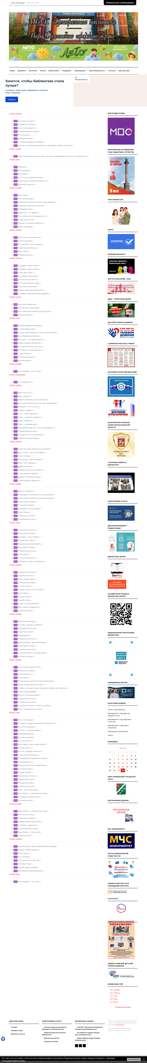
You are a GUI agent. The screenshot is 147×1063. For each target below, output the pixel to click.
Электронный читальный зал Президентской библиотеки (54, 1028)
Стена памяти (23, 554)
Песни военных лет (25, 674)
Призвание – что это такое (28, 407)
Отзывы (14, 1027)
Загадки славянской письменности (30, 290)
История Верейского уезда (28, 131)
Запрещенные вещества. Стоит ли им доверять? (36, 428)
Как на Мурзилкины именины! (28, 336)
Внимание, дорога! (25, 255)
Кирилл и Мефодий (25, 227)
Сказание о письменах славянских (30, 223)
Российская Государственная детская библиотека (87, 1034)
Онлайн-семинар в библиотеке (29, 343)
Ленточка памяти (24, 586)
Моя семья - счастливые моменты (30, 339)
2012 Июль (114, 999)
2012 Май (113, 996)
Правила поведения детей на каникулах (32, 400)
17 (127, 763)
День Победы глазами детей (28, 607)
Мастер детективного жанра (28, 283)
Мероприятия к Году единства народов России (119, 714)
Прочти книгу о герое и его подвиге (31, 452)
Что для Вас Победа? (26, 505)
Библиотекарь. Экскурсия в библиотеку (32, 181)
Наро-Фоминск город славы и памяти (31, 744)
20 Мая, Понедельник (17, 375)
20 (110, 767)
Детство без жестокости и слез (29, 346)
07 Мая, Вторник (15, 804)
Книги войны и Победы (26, 547)
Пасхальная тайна (24, 769)
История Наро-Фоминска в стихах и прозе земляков (37, 332)
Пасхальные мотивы (25, 783)
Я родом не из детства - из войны (30, 590)
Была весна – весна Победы (28, 537)
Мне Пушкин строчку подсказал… (30, 350)
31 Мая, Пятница (15, 113)
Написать (12, 99)
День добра (22, 174)
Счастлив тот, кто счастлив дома (30, 435)
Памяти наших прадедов (27, 692)
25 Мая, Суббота (15, 230)
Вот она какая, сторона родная (29, 244)
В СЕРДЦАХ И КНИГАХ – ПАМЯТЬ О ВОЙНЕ (34, 706)
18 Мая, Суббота (15, 385)
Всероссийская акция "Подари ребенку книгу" (87, 1039)
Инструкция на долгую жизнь (28, 797)
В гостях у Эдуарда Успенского (29, 751)
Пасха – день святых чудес (28, 790)
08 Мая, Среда (14, 712)
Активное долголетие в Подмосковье (32, 765)
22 (118, 767)
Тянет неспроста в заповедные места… (32, 216)
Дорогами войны (24, 361)
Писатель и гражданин (26, 727)
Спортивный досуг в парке (27, 828)
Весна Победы (23, 512)
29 (118, 770)
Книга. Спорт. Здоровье (26, 463)
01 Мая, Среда (14, 874)
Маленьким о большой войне (29, 509)
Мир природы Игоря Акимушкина (30, 871)
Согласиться (134, 1059)
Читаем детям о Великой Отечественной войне (35, 495)
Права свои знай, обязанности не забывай (33, 449)
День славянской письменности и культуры (34, 311)
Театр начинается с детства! (28, 860)
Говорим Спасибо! (24, 772)
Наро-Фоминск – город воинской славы (32, 793)
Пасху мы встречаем (25, 737)
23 (123, 767)
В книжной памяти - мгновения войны (32, 653)
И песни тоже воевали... (27, 558)
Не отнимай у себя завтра (27, 276)
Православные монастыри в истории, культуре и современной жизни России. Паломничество (52, 156)
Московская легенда (25, 814)
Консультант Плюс (51, 1041)
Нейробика (22, 167)
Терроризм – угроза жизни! (28, 265)
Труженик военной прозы (27, 248)
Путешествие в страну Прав (28, 308)
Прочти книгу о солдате (27, 502)
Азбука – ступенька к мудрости (29, 417)
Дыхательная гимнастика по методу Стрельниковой (37, 403)
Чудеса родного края (25, 779)
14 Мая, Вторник (15, 565)
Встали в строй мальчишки (28, 604)
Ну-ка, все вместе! (24, 741)
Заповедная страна (25, 209)
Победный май (23, 635)
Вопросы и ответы (18, 1034)
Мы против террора (25, 720)
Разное (110, 735)
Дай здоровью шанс (25, 138)
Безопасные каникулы (26, 357)
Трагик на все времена (26, 818)
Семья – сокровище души (27, 424)
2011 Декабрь (115, 990)
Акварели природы (25, 315)
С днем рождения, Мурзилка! (28, 480)
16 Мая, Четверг (15, 484)
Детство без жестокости (27, 279)
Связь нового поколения (27, 286)
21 (114, 767)
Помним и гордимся (25, 410)
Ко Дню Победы (24, 354)
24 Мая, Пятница (15, 258)
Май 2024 (123, 748)
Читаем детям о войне (26, 533)
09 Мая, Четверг (15, 660)
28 (114, 770)
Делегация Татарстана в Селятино (31, 206)
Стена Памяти (23, 678)
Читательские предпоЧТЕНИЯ (29, 667)
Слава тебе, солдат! (25, 632)
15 (118, 763)
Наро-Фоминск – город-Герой (29, 832)
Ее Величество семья (26, 121)
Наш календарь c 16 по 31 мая (29, 371)
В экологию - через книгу (27, 825)
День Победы (23, 593)
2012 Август (114, 1002)
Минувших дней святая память (29, 544)
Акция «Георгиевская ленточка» (30, 709)
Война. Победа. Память (26, 579)
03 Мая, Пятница (15, 839)
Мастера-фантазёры (25, 199)
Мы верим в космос (25, 800)
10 (127, 759)
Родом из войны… (24, 456)
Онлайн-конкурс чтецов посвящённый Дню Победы (37, 846)
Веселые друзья (24, 170)
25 (131, 767)
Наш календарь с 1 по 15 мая (28, 882)
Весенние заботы (24, 748)
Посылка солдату (24, 597)
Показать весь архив (122, 1007)
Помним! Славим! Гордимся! (28, 850)
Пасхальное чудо (24, 864)
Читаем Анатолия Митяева (28, 755)
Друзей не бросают (25, 466)
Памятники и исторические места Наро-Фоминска (36, 202)
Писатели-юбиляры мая (26, 304)
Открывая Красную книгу (27, 431)
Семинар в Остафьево (26, 124)
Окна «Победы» (23, 857)
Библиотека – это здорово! (28, 213)
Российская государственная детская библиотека (36, 723)
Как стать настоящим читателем (30, 177)
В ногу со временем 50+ (27, 128)
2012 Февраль (115, 993)
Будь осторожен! (24, 396)
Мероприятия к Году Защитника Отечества (119, 720)
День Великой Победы (26, 621)
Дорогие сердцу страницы (27, 867)
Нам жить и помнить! (26, 491)
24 (127, 767)
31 (127, 770)
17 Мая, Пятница (15, 441)
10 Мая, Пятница (15, 614)
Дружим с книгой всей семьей (29, 477)
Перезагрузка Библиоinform (118, 731)
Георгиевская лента (25, 576)
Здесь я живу (23, 251)
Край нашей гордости (26, 184)
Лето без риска (23, 135)
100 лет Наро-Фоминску (116, 710)
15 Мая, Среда (14, 522)
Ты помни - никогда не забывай (29, 625)
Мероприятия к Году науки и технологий (118, 726)
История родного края (26, 329)
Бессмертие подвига (25, 656)
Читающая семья (24, 835)
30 (123, 770)
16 (123, 763)
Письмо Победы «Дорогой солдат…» (31, 685)
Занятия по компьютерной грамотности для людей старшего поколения (44, 145)
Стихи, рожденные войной (27, 473)
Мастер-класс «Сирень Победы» (30, 459)
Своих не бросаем (24, 241)
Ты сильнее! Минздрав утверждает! (31, 142)
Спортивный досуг (24, 762)
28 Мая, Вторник (15, 188)
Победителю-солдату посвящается (31, 561)
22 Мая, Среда (14, 318)
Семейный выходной (25, 734)
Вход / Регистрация (18, 3)
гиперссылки (120, 1024)
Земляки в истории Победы (28, 438)
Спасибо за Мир (24, 600)
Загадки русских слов (25, 220)
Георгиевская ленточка (26, 519)
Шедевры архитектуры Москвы (29, 821)
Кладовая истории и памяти (28, 269)
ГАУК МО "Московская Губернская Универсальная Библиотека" (89, 1028)
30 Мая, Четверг (15, 149)
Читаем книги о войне (26, 540)
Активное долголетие (26, 516)
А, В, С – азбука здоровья (27, 414)
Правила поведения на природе (29, 325)
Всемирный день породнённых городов (32, 758)
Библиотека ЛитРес (51, 1038)
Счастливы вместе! (25, 382)
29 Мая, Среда (14, 159)
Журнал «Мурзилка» (25, 421)
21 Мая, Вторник (15, 364)
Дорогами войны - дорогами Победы (31, 642)
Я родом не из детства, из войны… (30, 470)
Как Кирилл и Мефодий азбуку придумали (33, 293)
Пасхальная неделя (25, 611)
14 (114, 763)
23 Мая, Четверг (15, 297)
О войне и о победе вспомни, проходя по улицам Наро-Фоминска (42, 688)
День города (22, 195)
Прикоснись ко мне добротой (29, 237)
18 (131, 763)
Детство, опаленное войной (28, 695)
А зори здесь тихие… (25, 272)
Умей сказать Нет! (24, 393)
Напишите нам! (17, 1030)
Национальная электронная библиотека (54, 1034)
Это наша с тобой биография (29, 730)
